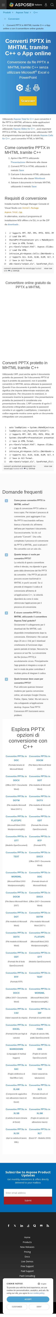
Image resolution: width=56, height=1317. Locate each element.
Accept (28, 1299)
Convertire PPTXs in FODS (39, 1027)
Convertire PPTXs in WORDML (16, 874)
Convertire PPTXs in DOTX (39, 798)
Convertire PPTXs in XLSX (16, 1131)
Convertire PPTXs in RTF (39, 838)
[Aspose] (20, 4)
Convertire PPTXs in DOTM (16, 798)
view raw (48, 268)
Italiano (38, 4)
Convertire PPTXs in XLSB (16, 1111)
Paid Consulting (27, 1275)
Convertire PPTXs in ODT (39, 818)
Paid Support (27, 1271)
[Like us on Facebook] (9, 1226)
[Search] (52, 4)
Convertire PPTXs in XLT (39, 1131)
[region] (28, 248)
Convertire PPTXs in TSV (39, 1067)
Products (27, 1242)
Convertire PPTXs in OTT (16, 838)
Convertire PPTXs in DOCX (16, 778)
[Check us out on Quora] (35, 1226)
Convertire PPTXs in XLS (39, 1087)
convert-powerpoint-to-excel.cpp (19, 268)
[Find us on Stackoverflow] (28, 1226)
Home (27, 1237)
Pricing (27, 1251)
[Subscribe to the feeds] (48, 1226)
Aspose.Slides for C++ (24, 129)
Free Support (27, 1266)
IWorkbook (40, 178)
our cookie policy (37, 1293)
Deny (39, 1307)
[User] (46, 4)
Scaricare (28, 101)
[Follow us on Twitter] (15, 1226)
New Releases (27, 1246)
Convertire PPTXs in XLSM (39, 1111)
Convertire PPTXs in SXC (16, 1067)
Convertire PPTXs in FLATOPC (16, 818)
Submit (28, 1200)
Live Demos (27, 1261)
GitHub (16, 270)
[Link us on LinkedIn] (22, 1226)
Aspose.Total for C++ (24, 119)
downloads (13, 224)
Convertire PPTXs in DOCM (39, 758)
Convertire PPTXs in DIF (39, 1011)
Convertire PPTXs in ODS (39, 1047)
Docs (27, 1256)
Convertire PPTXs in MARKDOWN (16, 1047)
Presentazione (18, 162)
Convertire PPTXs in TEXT (16, 854)
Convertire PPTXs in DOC (16, 758)
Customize (17, 1307)
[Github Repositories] (41, 1226)
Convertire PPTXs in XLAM (16, 1087)
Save (21, 170)
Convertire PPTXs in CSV (16, 1011)
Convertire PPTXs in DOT (39, 778)
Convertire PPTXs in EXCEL (16, 1027)
